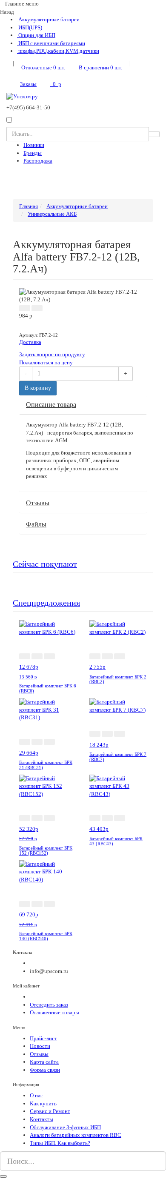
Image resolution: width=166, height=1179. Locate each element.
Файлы (36, 524)
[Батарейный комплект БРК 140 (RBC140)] (48, 871)
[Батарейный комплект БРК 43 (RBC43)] (118, 785)
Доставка (30, 342)
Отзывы (37, 503)
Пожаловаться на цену (46, 362)
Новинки (33, 145)
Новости (40, 1046)
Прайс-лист (43, 1038)
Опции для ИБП (36, 35)
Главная (28, 206)
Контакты (41, 1119)
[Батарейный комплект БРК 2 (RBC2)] (118, 627)
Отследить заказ (49, 1005)
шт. (43, 67)
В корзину (38, 388)
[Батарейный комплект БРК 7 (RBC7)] (118, 705)
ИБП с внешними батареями (51, 43)
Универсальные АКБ (52, 214)
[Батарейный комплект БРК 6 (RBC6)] (48, 627)
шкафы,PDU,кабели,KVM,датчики (58, 51)
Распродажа (37, 160)
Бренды (32, 153)
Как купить (43, 1103)
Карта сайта (44, 1062)
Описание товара (51, 404)
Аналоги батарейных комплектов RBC (75, 1135)
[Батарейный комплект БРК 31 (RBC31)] (48, 709)
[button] (24, 308)
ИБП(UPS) (29, 27)
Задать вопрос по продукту (52, 354)
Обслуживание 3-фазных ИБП (65, 1127)
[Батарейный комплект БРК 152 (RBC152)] (48, 785)
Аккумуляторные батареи (48, 19)
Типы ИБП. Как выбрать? (60, 1143)
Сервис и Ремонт (50, 1111)
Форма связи (45, 1070)
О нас (36, 1095)
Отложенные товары (54, 1012)
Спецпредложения (46, 602)
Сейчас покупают (45, 564)
